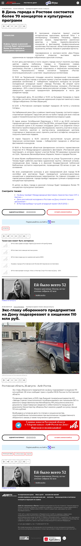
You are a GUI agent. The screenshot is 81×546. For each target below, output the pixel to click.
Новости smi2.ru (9, 300)
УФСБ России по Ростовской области (14, 375)
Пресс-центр (39, 494)
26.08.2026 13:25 (7, 307)
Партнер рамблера (36, 538)
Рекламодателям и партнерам (65, 497)
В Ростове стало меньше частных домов (24, 250)
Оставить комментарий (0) (63, 212)
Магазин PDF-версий (52, 494)
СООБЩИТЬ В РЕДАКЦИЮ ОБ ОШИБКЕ (29, 499)
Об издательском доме (26, 494)
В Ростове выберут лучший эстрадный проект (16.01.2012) (42, 204)
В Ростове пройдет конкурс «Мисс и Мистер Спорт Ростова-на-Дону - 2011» (36, 270)
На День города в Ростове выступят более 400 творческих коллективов (35, 264)
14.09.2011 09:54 (7, 8)
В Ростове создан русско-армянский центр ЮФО (27, 257)
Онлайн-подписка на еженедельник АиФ (31, 497)
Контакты (50, 497)
